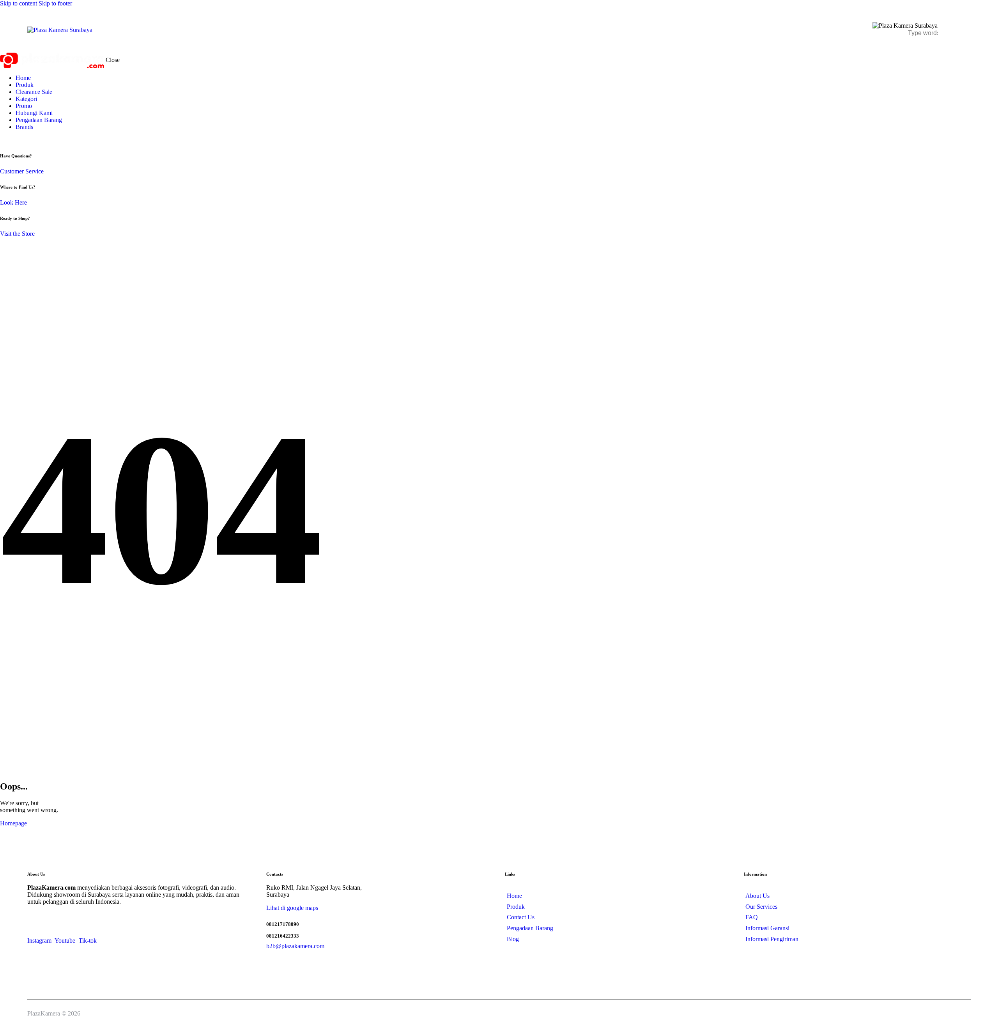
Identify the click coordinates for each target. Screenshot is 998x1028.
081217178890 (282, 924)
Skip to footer (55, 3)
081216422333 (282, 936)
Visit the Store (17, 233)
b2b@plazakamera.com (295, 946)
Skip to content (18, 3)
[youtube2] (11, 140)
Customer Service (22, 171)
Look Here (13, 202)
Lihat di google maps (292, 907)
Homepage (13, 823)
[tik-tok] (15, 140)
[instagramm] (4, 140)
